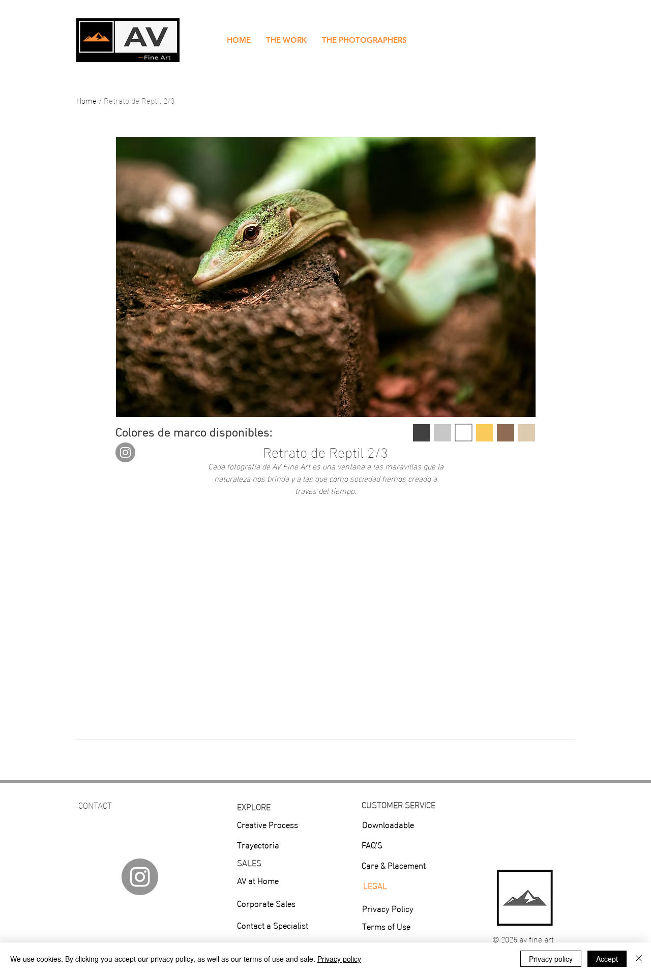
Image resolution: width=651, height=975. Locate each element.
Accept (607, 959)
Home (86, 100)
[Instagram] (125, 452)
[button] (286, 40)
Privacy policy (339, 959)
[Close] (639, 959)
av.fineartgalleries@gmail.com (133, 817)
